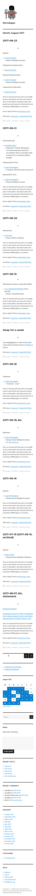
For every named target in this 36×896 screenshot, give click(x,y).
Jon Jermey (8, 235)
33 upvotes (14, 581)
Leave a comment (25, 121)
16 (13, 696)
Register (7, 872)
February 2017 (9, 834)
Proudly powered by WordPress (20, 889)
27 (31, 699)
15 (9, 696)
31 (18, 703)
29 (9, 703)
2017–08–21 (10, 128)
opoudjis (8, 121)
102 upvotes (15, 116)
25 (22, 699)
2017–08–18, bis (12, 420)
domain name (15, 891)
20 (31, 696)
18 (22, 696)
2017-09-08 (8, 773)
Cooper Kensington (11, 167)
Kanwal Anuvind (10, 58)
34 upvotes (14, 262)
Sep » (9, 706)
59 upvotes (14, 318)
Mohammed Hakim (9, 609)
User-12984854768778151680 (14, 289)
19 (26, 696)
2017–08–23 (10, 40)
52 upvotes (14, 206)
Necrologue (9, 23)
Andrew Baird (9, 555)
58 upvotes (14, 408)
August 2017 (9, 819)
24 (18, 699)
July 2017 (7, 822)
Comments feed (10, 879)
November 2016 (10, 841)
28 (5, 703)
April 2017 (8, 829)
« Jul (4, 706)
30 (14, 703)
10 (18, 692)
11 (22, 692)
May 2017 (8, 826)
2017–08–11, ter (13, 442)
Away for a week (13, 329)
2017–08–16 (10, 478)
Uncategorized (10, 858)
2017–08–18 (10, 364)
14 (5, 696)
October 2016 (9, 843)
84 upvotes (14, 352)
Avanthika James (10, 145)
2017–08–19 (10, 274)
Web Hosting (17, 892)
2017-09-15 (8, 771)
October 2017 (9, 814)
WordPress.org (10, 882)
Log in (7, 875)
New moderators (10, 776)
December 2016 (10, 839)
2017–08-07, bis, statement (12, 595)
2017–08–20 (10, 218)
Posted (26, 116)
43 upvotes (14, 643)
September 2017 (10, 817)
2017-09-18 (8, 769)
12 (26, 692)
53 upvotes (14, 522)
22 (9, 699)
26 (27, 699)
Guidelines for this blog (13, 667)
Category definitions (12, 669)
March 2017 (8, 831)
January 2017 (9, 836)
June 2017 (8, 824)
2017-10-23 (8, 766)
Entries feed (9, 877)
